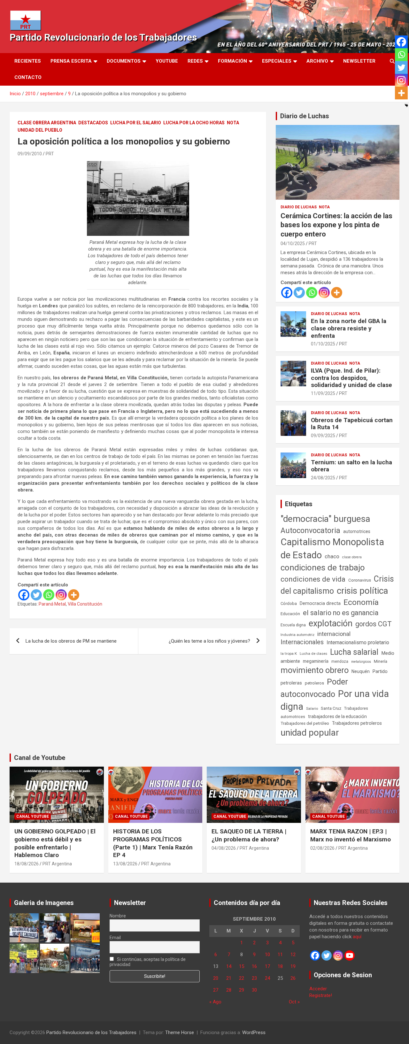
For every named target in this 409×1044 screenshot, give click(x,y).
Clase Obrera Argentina (47, 122)
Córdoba (289, 603)
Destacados (93, 122)
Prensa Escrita (71, 61)
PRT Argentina (57, 863)
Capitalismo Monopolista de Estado (332, 549)
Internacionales (302, 642)
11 (280, 954)
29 (241, 990)
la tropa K (289, 653)
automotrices (356, 531)
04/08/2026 (224, 848)
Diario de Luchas (304, 116)
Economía (361, 602)
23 (254, 978)
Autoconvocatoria (310, 530)
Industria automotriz (297, 634)
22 (241, 978)
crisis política (362, 590)
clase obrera (352, 557)
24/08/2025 (323, 477)
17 (267, 966)
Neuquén (360, 671)
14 (228, 966)
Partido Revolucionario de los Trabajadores (103, 37)
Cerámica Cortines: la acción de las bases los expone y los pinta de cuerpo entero (336, 225)
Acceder (318, 989)
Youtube (167, 61)
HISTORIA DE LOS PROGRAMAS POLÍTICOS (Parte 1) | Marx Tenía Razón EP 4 (153, 843)
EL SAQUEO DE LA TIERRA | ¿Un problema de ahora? (249, 835)
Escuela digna (293, 625)
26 (293, 978)
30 (254, 990)
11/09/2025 (323, 393)
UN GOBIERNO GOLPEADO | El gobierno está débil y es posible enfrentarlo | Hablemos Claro (55, 843)
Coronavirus (359, 580)
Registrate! (320, 995)
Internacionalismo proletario (358, 642)
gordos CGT (373, 624)
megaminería (315, 661)
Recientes (27, 61)
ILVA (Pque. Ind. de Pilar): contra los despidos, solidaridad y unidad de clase (351, 378)
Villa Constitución (85, 604)
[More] (73, 594)
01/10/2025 (323, 343)
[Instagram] (61, 594)
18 (280, 966)
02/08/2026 (322, 848)
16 (254, 966)
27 (215, 990)
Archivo (317, 61)
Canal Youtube (32, 816)
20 (215, 978)
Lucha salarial (354, 652)
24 (267, 978)
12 (293, 954)
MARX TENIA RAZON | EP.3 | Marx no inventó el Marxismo (350, 835)
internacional (334, 633)
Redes (195, 61)
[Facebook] (23, 594)
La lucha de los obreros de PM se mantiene (71, 641)
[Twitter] (36, 594)
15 (241, 966)
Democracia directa (320, 603)
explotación (330, 623)
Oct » (294, 1002)
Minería (380, 661)
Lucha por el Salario (135, 122)
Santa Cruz (331, 708)
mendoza (339, 661)
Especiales (276, 61)
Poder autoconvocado (314, 688)
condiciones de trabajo (323, 567)
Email (115, 937)
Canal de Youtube (39, 758)
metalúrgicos (361, 662)
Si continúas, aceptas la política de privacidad (148, 962)
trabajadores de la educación (337, 716)
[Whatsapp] (48, 594)
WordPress (254, 1032)
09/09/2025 (323, 435)
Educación (290, 613)
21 (228, 978)
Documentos (124, 61)
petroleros (314, 683)
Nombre (118, 915)
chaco (332, 556)
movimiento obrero (315, 670)
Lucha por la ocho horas (194, 122)
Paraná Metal (52, 604)
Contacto (28, 77)
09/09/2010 (30, 153)
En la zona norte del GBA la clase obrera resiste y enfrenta (348, 328)
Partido (380, 671)
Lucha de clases (313, 653)
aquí (357, 937)
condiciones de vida (313, 579)
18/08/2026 (26, 863)
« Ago (215, 1002)
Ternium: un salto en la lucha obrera (351, 466)
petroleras (291, 683)
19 (293, 966)
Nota (233, 122)
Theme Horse (179, 1032)
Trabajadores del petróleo (305, 723)
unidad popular (310, 732)
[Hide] (406, 105)
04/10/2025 (293, 243)
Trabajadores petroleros (357, 723)
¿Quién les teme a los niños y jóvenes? (209, 641)
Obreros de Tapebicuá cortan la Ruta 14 (352, 423)
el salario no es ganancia (341, 613)
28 (228, 990)
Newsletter (359, 61)
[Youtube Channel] (349, 955)
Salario (312, 708)
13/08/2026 (125, 863)
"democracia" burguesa (325, 519)
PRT (50, 153)
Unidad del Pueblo (40, 130)
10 (267, 954)
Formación (232, 61)
